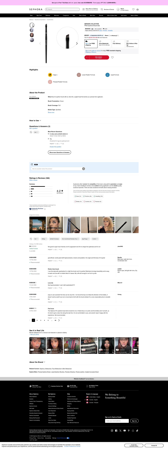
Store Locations (71, 415)
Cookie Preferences (61, 438)
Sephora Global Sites (34, 410)
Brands (101, 15)
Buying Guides (70, 410)
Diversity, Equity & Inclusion (35, 413)
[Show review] (37, 225)
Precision (105, 30)
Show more (51, 112)
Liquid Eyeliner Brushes (57, 372)
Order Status (51, 401)
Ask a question (98, 29)
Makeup (48, 15)
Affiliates (31, 403)
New (31, 15)
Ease (100, 30)
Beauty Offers (51, 413)
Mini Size (92, 15)
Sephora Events (33, 406)
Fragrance (66, 15)
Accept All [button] (154, 445)
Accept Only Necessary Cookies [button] (134, 445)
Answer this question (55, 147)
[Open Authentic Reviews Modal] (45, 209)
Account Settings (52, 406)
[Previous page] (29, 320)
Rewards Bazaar (52, 415)
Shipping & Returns (90, 52)
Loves (49, 418)
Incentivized (57, 231)
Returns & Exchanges (72, 399)
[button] (63, 446)
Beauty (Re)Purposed (34, 418)
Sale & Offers (134, 15)
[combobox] (62, 9)
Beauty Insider (51, 396)
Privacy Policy (32, 438)
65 (55, 320)
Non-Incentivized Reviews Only (69, 239)
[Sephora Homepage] (36, 9)
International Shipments (72, 408)
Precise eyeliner (80, 372)
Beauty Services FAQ (72, 413)
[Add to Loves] (112, 57)
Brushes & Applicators (40, 19)
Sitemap (54, 438)
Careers (31, 399)
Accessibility (70, 420)
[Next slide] (77, 43)
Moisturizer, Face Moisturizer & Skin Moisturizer (58, 368)
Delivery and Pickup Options (74, 401)
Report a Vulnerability (34, 420)
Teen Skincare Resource (73, 422)
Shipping (69, 403)
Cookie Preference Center (72, 446)
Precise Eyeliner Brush (44, 372)
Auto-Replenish (52, 410)
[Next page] (59, 320)
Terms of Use (40, 438)
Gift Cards (124, 15)
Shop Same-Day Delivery (54, 422)
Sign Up (134, 421)
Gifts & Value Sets (112, 15)
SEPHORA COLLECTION (91, 24)
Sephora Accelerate (34, 415)
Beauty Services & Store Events (55, 408)
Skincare (56, 15)
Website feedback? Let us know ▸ (84, 379)
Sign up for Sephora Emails (113, 417)
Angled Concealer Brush (92, 372)
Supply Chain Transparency (36, 401)
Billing (68, 406)
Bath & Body (82, 15)
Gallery (50, 399)
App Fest (39, 15)
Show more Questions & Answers (59, 152)
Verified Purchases (54, 239)
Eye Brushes (50, 19)
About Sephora (33, 396)
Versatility (110, 30)
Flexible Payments (71, 418)
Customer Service (71, 396)
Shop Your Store (52, 420)
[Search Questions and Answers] (31, 132)
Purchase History (52, 403)
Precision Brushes (70, 372)
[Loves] (133, 9)
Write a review (33, 180)
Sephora (42, 368)
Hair (74, 15)
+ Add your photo (34, 334)
